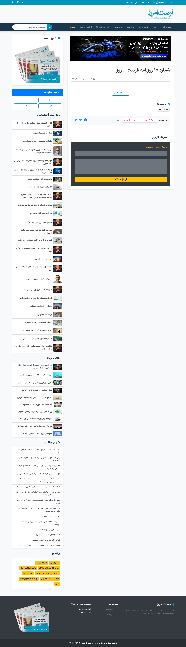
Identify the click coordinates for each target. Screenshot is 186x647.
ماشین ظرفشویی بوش (28, 568)
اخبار (155, 27)
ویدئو (111, 612)
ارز (50, 100)
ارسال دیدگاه (121, 179)
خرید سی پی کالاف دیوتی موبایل (47, 573)
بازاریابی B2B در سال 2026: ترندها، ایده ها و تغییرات (40, 545)
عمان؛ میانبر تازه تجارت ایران (49, 529)
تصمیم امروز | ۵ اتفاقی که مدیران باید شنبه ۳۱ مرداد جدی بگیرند (38, 502)
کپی (118, 120)
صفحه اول (166, 27)
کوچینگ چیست (41, 563)
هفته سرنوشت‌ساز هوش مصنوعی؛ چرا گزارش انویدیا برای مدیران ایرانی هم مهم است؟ (38, 480)
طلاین (57, 583)
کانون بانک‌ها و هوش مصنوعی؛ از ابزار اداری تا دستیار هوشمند (40, 523)
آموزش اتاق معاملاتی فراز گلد (49, 568)
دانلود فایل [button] (119, 93)
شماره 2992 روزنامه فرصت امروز (48, 535)
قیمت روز (71, 27)
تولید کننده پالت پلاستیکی (50, 578)
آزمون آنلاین (54, 563)
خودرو (50, 105)
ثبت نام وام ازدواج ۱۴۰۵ (28, 578)
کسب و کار (143, 27)
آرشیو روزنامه (86, 27)
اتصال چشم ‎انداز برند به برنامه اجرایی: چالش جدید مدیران (38, 487)
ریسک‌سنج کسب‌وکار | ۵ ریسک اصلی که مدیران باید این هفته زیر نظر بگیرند (39, 510)
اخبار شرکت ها (103, 27)
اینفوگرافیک (108, 614)
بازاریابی (130, 27)
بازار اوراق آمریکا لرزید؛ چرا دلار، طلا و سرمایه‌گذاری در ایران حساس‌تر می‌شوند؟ (38, 467)
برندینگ (118, 27)
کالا (25, 105)
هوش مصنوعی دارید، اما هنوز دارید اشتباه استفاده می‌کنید (38, 473)
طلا (25, 100)
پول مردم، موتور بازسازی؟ (50, 516)
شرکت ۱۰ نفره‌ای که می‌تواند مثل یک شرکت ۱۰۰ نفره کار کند (39, 451)
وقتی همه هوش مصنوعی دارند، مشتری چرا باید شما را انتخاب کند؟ (39, 459)
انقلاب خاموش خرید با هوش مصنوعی (46, 540)
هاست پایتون (27, 573)
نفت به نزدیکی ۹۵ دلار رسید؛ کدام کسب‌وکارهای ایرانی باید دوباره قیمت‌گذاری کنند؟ (38, 494)
